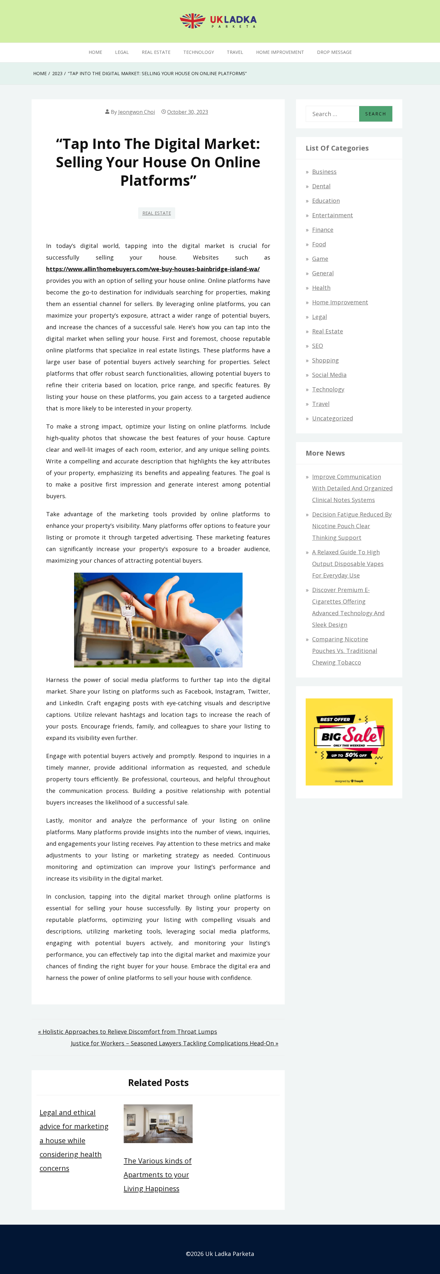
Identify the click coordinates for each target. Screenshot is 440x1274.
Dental (321, 186)
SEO (317, 346)
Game (320, 258)
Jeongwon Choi (136, 111)
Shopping (325, 360)
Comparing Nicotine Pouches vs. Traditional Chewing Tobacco (344, 650)
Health (321, 287)
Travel (235, 52)
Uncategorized (332, 418)
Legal (122, 52)
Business (324, 171)
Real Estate (156, 52)
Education (326, 200)
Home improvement (280, 52)
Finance (322, 229)
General (323, 273)
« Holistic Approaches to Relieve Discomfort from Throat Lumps (127, 1031)
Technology (198, 52)
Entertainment (332, 215)
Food (319, 244)
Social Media (329, 375)
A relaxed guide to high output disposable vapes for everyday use (348, 563)
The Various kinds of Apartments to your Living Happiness (158, 1174)
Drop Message (334, 52)
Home (95, 52)
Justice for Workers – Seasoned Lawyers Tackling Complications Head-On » (174, 1043)
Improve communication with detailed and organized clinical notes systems (352, 488)
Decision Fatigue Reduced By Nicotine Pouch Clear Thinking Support (352, 525)
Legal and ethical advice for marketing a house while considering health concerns (74, 1140)
